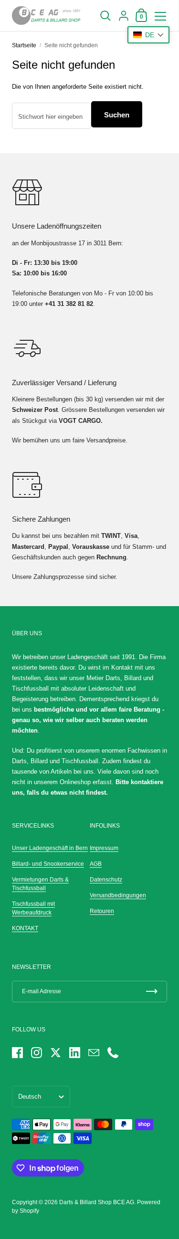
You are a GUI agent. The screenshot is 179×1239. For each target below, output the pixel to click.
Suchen (116, 115)
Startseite (24, 45)
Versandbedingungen (118, 895)
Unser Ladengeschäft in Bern (50, 848)
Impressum (104, 848)
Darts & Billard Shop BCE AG (96, 1202)
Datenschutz (106, 879)
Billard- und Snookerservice (48, 864)
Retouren (102, 911)
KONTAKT (25, 928)
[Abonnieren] (152, 991)
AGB (96, 864)
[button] (148, 34)
